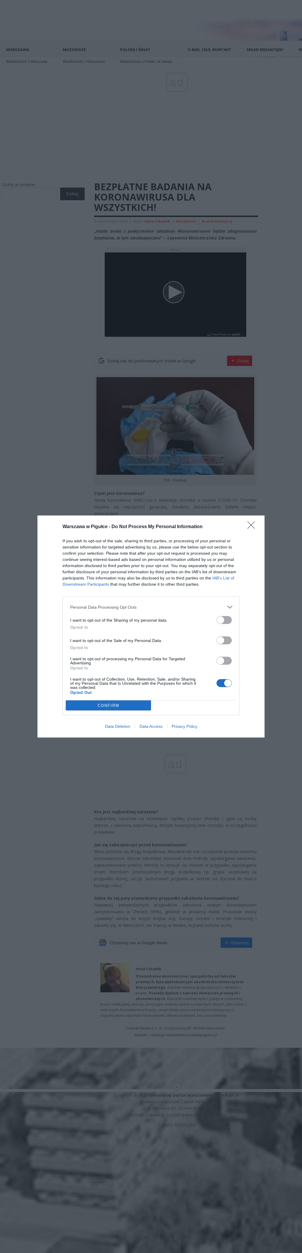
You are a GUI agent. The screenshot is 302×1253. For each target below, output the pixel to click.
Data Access (151, 726)
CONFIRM (108, 705)
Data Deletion (117, 726)
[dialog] (151, 626)
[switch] (224, 620)
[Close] (253, 527)
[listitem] (151, 607)
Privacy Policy (184, 726)
